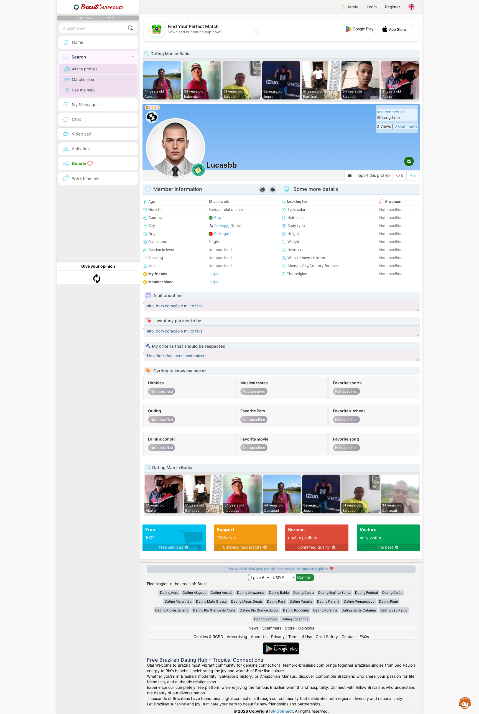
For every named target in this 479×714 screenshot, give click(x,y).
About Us (259, 636)
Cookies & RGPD (208, 636)
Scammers (271, 628)
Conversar (102, 7)
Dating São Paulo (393, 610)
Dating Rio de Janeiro (171, 610)
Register (392, 6)
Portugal (221, 233)
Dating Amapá (222, 592)
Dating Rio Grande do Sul (259, 610)
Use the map (83, 90)
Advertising (237, 636)
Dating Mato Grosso (211, 601)
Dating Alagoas (194, 592)
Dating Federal (366, 592)
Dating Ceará (303, 592)
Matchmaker (83, 79)
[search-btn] (130, 28)
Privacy (278, 636)
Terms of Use (300, 636)
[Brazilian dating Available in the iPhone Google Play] (281, 645)
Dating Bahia (279, 592)
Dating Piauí (388, 601)
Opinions (306, 628)
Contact (349, 636)
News (253, 628)
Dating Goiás (392, 592)
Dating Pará (276, 601)
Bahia (235, 225)
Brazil (218, 217)
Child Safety (327, 636)
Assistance (465, 703)
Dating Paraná (328, 601)
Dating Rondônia (296, 610)
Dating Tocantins (295, 619)
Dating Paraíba (301, 601)
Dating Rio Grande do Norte (214, 610)
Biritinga (221, 226)
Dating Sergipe (265, 619)
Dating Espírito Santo (334, 592)
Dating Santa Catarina (359, 610)
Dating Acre (169, 592)
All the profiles (84, 68)
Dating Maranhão (178, 601)
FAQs (364, 636)
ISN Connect (281, 711)
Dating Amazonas (250, 592)
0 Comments (405, 126)
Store (290, 628)
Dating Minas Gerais (247, 601)
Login (372, 6)
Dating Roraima (325, 610)
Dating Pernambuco (359, 601)
